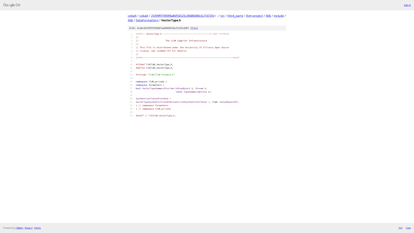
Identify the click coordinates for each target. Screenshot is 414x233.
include (279, 16)
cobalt (132, 16)
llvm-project (254, 16)
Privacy (28, 227)
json (408, 227)
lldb (268, 16)
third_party (235, 16)
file (194, 28)
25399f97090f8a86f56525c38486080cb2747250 (182, 16)
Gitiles (19, 227)
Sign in (407, 5)
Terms (37, 227)
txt (400, 227)
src (222, 16)
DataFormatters (147, 20)
